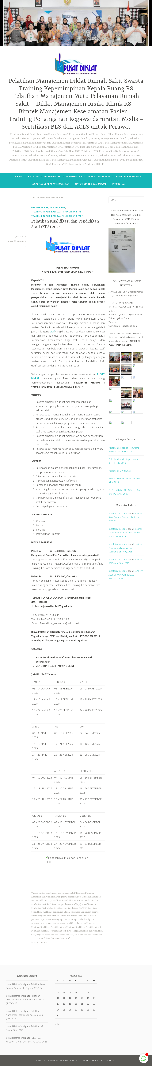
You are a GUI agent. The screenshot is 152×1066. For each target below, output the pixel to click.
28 (82, 1009)
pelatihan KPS (39, 207)
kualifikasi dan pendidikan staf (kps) (64, 904)
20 (76, 1003)
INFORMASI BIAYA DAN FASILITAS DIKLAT (88, 176)
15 (88, 997)
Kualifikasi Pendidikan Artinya (84, 912)
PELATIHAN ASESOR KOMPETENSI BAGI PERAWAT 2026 (126, 574)
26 (70, 1009)
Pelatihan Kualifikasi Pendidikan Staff (83, 927)
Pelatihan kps (71, 919)
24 (58, 1009)
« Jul (57, 1024)
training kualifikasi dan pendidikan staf (56, 211)
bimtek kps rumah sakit (61, 893)
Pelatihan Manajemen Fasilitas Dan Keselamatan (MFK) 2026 (125, 548)
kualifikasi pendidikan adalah (56, 912)
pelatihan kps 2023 (87, 919)
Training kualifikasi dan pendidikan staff (57, 216)
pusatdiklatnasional (118, 513)
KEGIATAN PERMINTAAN (128, 176)
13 (76, 997)
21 (82, 1003)
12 (70, 997)
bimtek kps (44, 893)
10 (58, 997)
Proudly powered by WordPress (56, 1060)
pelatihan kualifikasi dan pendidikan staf (76, 923)
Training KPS (57, 207)
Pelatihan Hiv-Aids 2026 (120, 470)
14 (82, 997)
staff (52, 331)
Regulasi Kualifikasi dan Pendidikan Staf (54, 935)
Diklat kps (79, 893)
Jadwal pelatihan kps (71, 897)
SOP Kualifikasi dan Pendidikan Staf (52, 938)
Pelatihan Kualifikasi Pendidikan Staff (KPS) (51, 931)
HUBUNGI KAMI (52, 176)
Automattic (108, 1060)
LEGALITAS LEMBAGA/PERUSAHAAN (50, 183)
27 (76, 1009)
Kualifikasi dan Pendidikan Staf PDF (70, 908)
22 (88, 1003)
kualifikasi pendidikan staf (43, 916)
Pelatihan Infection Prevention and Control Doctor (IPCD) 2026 (125, 532)
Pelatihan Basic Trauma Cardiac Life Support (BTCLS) (125, 517)
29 (88, 1009)
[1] (143, 1060)
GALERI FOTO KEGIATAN (26, 176)
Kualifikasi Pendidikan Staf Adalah (73, 916)
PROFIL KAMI (119, 183)
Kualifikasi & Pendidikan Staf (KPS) (67, 900)
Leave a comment (39, 942)
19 (70, 1003)
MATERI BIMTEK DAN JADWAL (91, 183)
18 (64, 1003)
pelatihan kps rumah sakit (43, 923)
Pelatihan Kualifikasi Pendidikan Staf (48, 927)
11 (64, 997)
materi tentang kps (54, 919)
